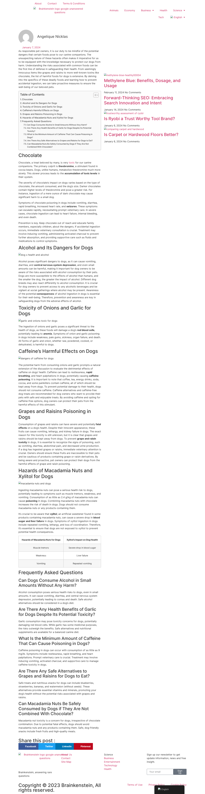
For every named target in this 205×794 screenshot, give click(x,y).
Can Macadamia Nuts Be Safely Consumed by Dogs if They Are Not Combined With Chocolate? (58, 145)
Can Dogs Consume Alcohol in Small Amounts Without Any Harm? (57, 125)
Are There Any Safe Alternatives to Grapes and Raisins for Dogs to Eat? (60, 140)
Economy (129, 10)
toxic (72, 162)
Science (177, 10)
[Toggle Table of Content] (94, 95)
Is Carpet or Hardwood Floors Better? (141, 134)
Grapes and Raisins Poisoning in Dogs (42, 114)
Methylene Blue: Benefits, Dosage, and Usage (142, 83)
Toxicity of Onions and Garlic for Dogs (42, 106)
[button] (28, 746)
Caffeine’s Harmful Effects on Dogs (41, 110)
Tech (161, 17)
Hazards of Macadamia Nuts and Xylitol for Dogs (48, 117)
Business (146, 10)
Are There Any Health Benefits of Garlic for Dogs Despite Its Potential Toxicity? (59, 129)
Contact (52, 3)
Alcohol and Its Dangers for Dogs (40, 103)
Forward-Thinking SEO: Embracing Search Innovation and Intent (138, 100)
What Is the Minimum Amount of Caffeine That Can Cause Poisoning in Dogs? (59, 136)
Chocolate (27, 99)
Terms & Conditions (74, 3)
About (38, 3)
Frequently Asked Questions (36, 121)
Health (163, 10)
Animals (114, 10)
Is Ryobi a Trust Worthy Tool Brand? (139, 118)
